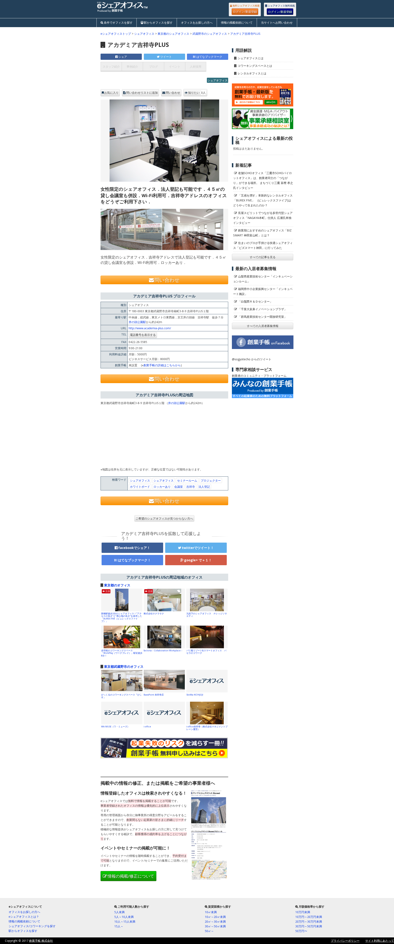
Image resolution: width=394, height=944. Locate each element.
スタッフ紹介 (111, 66)
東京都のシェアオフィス (173, 34)
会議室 (178, 487)
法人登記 (204, 487)
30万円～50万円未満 (308, 926)
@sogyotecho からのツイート (251, 359)
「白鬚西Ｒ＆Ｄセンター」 (255, 301)
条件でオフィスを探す (118, 22)
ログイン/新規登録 (245, 12)
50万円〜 (301, 931)
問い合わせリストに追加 (142, 92)
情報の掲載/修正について (131, 876)
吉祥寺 (190, 487)
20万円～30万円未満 (308, 921)
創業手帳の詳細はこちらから (162, 365)
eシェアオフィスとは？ (24, 917)
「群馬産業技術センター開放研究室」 (262, 317)
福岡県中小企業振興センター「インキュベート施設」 (263, 291)
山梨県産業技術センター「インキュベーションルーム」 (263, 278)
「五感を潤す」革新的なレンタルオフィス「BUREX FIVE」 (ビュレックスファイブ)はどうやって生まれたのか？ (263, 200)
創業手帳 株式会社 (41, 941)
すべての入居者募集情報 (262, 326)
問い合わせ (173, 92)
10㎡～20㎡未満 (215, 917)
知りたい (197, 93)
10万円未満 (302, 912)
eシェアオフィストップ (116, 34)
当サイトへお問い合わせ (277, 22)
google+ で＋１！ (198, 560)
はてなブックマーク (209, 57)
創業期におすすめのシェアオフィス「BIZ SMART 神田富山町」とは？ (262, 232)
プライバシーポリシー (345, 941)
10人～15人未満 (124, 921)
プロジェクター (211, 480)
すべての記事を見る (263, 257)
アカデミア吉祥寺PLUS (245, 34)
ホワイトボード (140, 487)
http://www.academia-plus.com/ (150, 328)
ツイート (166, 57)
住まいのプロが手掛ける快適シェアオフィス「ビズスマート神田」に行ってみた (263, 245)
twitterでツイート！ (198, 547)
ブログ (153, 66)
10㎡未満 (211, 912)
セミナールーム (187, 480)
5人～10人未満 (124, 917)
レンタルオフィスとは (252, 73)
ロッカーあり (162, 487)
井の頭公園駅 (137, 322)
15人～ (118, 926)
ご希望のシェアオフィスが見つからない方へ (164, 518)
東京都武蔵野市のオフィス (123, 666)
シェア (122, 57)
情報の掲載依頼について (237, 22)
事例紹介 (132, 66)
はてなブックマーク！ (134, 560)
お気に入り (111, 92)
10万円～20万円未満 (308, 917)
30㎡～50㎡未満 (215, 926)
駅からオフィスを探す (158, 22)
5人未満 (119, 912)
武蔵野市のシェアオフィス (209, 34)
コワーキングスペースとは (255, 66)
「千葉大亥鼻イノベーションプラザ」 (262, 309)
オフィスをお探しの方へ (197, 22)
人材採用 (195, 66)
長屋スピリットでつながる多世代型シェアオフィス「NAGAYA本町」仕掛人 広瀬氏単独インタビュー (263, 218)
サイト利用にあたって (379, 941)
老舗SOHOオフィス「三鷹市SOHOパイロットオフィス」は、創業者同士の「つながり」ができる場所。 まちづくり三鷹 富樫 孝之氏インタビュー (263, 180)
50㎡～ (209, 931)
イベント (174, 66)
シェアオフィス (144, 34)
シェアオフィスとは (250, 58)
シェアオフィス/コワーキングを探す (32, 926)
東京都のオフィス (117, 585)
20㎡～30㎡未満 (215, 921)
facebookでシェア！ (134, 547)
